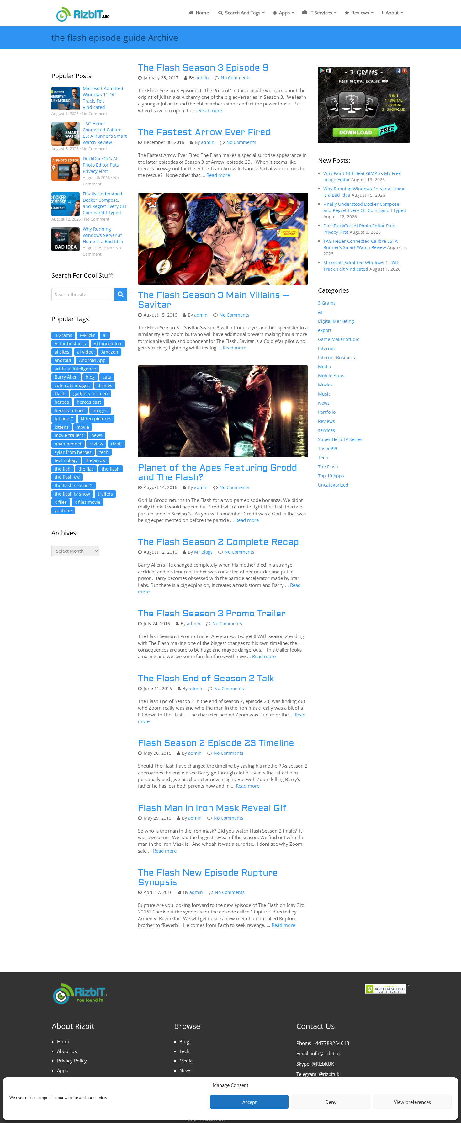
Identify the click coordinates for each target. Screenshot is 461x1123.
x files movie (87, 502)
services (326, 430)
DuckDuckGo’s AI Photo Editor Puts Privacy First (101, 165)
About (391, 12)
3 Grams (63, 335)
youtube (63, 511)
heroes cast (89, 402)
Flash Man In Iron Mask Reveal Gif (212, 808)
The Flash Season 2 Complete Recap (218, 542)
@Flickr (87, 335)
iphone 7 (64, 419)
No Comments (236, 78)
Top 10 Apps (331, 476)
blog (90, 377)
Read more (210, 110)
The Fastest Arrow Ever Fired (204, 132)
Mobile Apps (331, 376)
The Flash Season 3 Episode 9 (203, 67)
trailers (105, 494)
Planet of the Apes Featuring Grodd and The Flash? (217, 472)
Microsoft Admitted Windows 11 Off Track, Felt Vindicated (103, 97)
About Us (67, 1051)
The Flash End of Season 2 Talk (206, 678)
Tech (323, 457)
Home (201, 12)
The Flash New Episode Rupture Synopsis (208, 877)
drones (105, 385)
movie (83, 427)
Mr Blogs (203, 552)
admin (202, 78)
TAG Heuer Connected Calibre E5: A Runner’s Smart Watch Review (105, 132)
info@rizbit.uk (326, 1053)
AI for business (70, 344)
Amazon (109, 352)
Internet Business (336, 357)
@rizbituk (329, 1074)
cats (107, 377)
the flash (111, 469)
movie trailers (69, 435)
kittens (62, 427)
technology (66, 460)
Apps (284, 12)
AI (320, 312)
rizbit (116, 444)
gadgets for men (90, 394)
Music (324, 394)
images (100, 410)
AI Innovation (107, 344)
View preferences (412, 1102)
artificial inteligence (75, 369)
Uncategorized (333, 485)
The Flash (328, 467)
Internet (326, 348)
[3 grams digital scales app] (364, 104)
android (63, 360)
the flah (63, 469)
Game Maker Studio (338, 339)
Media (324, 367)
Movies (325, 385)
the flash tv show (72, 494)
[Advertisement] (89, 667)
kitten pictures (96, 419)
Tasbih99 (327, 448)
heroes (62, 402)
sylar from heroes (73, 452)
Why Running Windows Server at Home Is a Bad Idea (103, 235)
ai (105, 335)
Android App (92, 360)
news (96, 435)
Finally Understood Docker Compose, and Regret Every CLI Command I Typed (104, 203)
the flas (86, 469)
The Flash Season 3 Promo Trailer (212, 613)
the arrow (95, 460)
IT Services (320, 12)
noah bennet (68, 444)
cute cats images (72, 385)
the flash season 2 (74, 485)
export (324, 330)
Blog (184, 1041)
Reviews (359, 12)
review (96, 444)
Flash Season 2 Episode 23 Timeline (216, 743)
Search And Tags (242, 12)
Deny (330, 1102)
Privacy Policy (72, 1060)
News (324, 403)
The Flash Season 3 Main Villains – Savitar (213, 300)
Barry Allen (66, 377)
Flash (60, 394)
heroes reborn (70, 410)
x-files (61, 502)
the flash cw (67, 477)
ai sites (62, 352)
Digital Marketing (336, 321)
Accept (249, 1102)
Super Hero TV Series (340, 439)
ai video (85, 352)
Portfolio (327, 412)
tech (104, 452)
